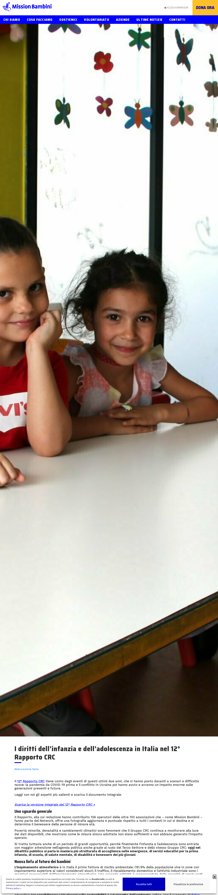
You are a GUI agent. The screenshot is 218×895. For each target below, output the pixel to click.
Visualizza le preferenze (188, 884)
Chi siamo (11, 19)
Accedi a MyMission (177, 8)
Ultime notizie (149, 19)
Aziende (123, 19)
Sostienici (68, 19)
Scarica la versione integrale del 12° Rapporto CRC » (54, 804)
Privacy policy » (13, 888)
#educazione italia (26, 769)
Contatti (177, 19)
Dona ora (205, 7)
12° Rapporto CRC (31, 781)
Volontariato (96, 19)
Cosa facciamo (40, 19)
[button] (214, 876)
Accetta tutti (144, 884)
